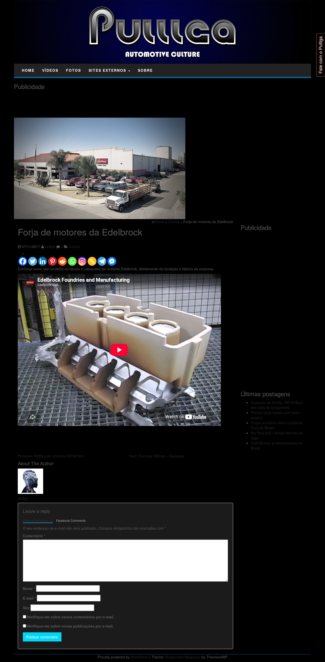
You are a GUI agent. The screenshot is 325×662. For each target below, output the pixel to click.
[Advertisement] (106, 104)
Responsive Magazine (183, 656)
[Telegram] (102, 259)
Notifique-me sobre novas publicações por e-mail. (70, 626)
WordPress (140, 656)
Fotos (73, 70)
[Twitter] (32, 259)
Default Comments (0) (38, 520)
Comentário (34, 535)
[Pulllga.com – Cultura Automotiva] (16, 66)
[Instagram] (82, 259)
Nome (29, 588)
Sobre (145, 70)
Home (28, 70)
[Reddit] (62, 259)
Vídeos (50, 70)
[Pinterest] (52, 259)
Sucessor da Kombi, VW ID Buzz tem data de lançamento (277, 405)
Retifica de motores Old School (51, 455)
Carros (74, 246)
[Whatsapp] (72, 259)
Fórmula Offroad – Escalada (156, 455)
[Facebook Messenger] (111, 259)
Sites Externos (108, 70)
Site (26, 607)
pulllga (50, 246)
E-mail (29, 598)
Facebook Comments (71, 520)
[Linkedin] (42, 259)
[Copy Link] (92, 259)
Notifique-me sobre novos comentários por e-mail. (70, 616)
